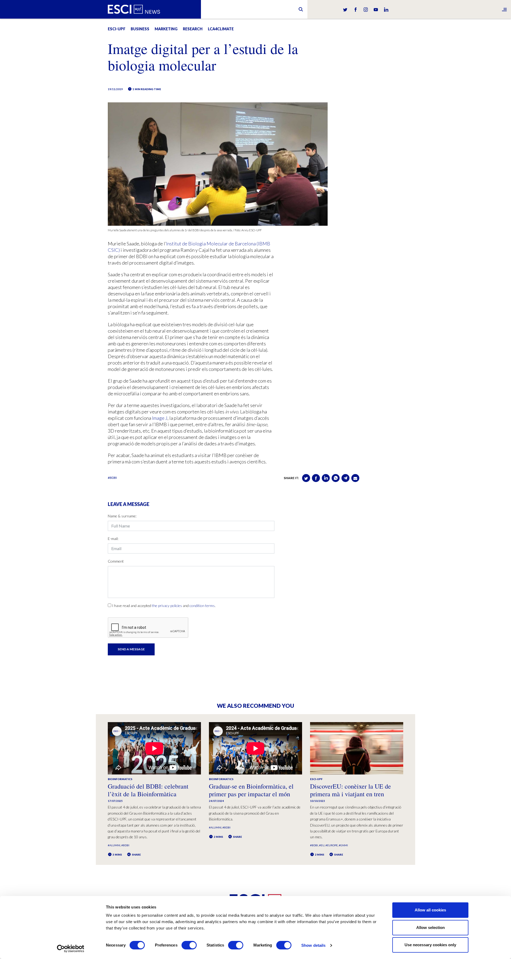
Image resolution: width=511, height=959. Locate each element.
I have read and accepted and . (164, 605)
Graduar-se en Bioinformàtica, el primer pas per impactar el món (251, 790)
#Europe (331, 845)
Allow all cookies (430, 910)
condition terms (202, 605)
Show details (313, 945)
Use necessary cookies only (430, 945)
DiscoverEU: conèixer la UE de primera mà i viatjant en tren (350, 790)
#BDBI (112, 478)
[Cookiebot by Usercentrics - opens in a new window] (70, 949)
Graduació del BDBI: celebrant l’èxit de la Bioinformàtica (148, 790)
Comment (116, 561)
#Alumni (114, 845)
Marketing (166, 29)
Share (136, 854)
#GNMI (343, 845)
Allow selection (430, 927)
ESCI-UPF (116, 29)
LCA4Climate (221, 29)
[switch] (189, 945)
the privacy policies (167, 605)
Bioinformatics (120, 779)
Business (140, 29)
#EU (321, 845)
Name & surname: (122, 516)
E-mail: (113, 538)
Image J (159, 418)
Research (193, 29)
